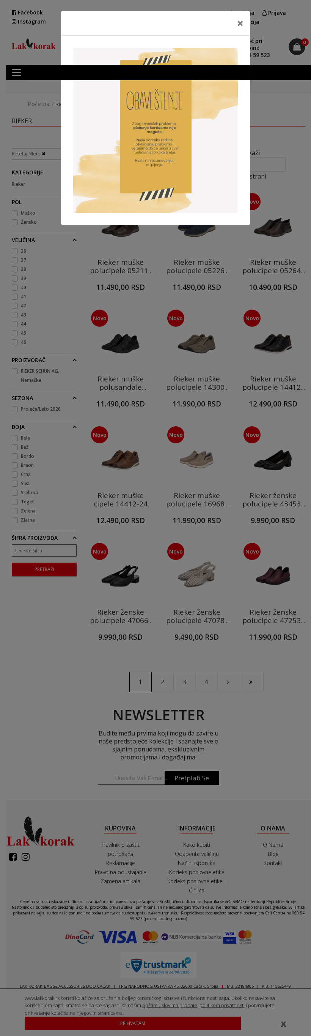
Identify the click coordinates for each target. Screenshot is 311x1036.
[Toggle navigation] (16, 72)
